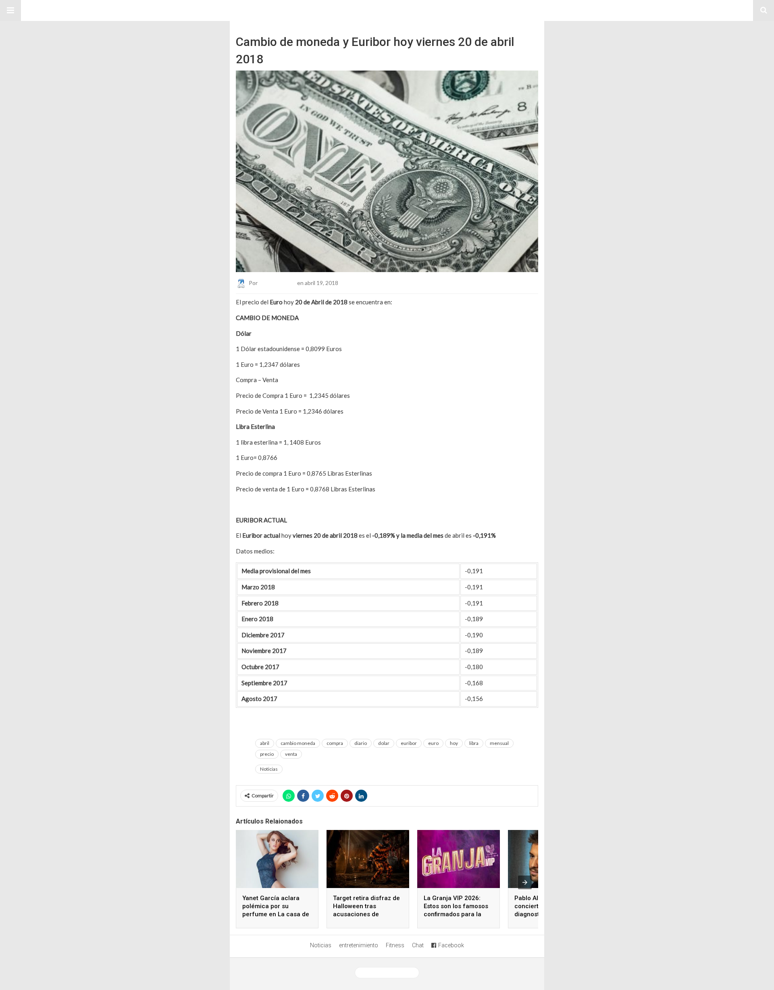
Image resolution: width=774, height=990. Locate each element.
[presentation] (525, 882)
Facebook (451, 945)
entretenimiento (358, 945)
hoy (454, 743)
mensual (499, 743)
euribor (409, 743)
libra (474, 743)
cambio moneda (298, 743)
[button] (10, 10)
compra (335, 743)
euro (433, 743)
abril (264, 743)
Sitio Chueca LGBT (387, 10)
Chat (418, 945)
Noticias (269, 769)
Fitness (395, 945)
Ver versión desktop (390, 972)
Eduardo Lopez (277, 282)
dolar (383, 743)
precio (267, 754)
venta (291, 754)
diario (360, 743)
